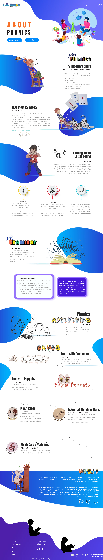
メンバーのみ (16, 551)
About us (14, 548)
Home (13, 538)
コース (14, 541)
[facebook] (42, 548)
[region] (28, 30)
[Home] (86, 4)
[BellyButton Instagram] (38, 548)
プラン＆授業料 (16, 544)
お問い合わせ (16, 554)
